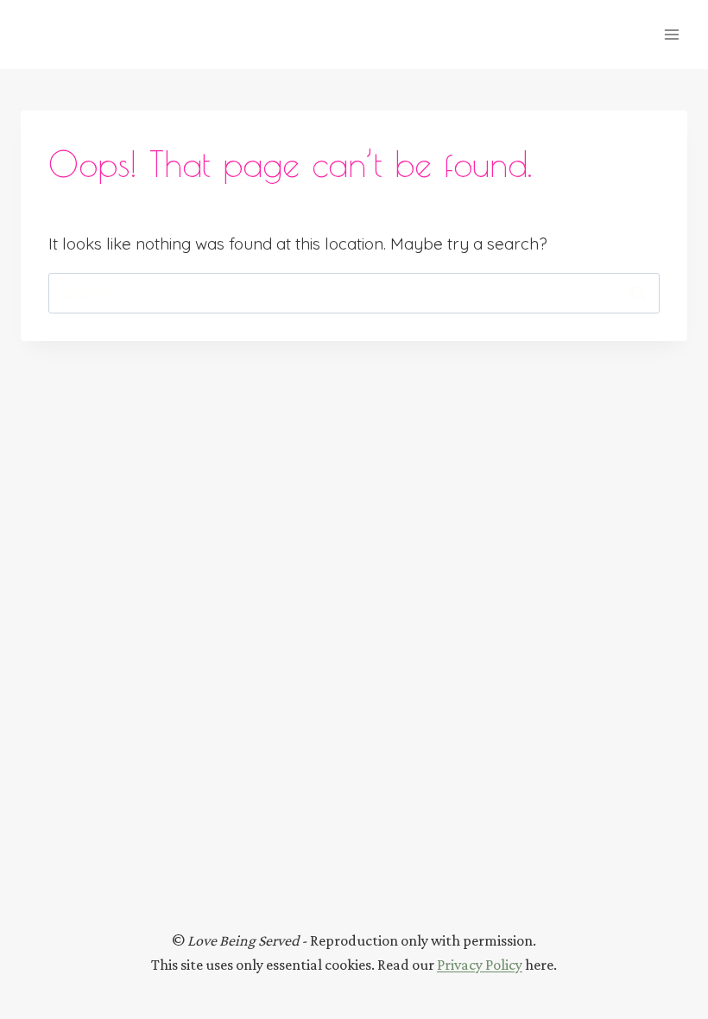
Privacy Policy (479, 964)
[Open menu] (671, 34)
